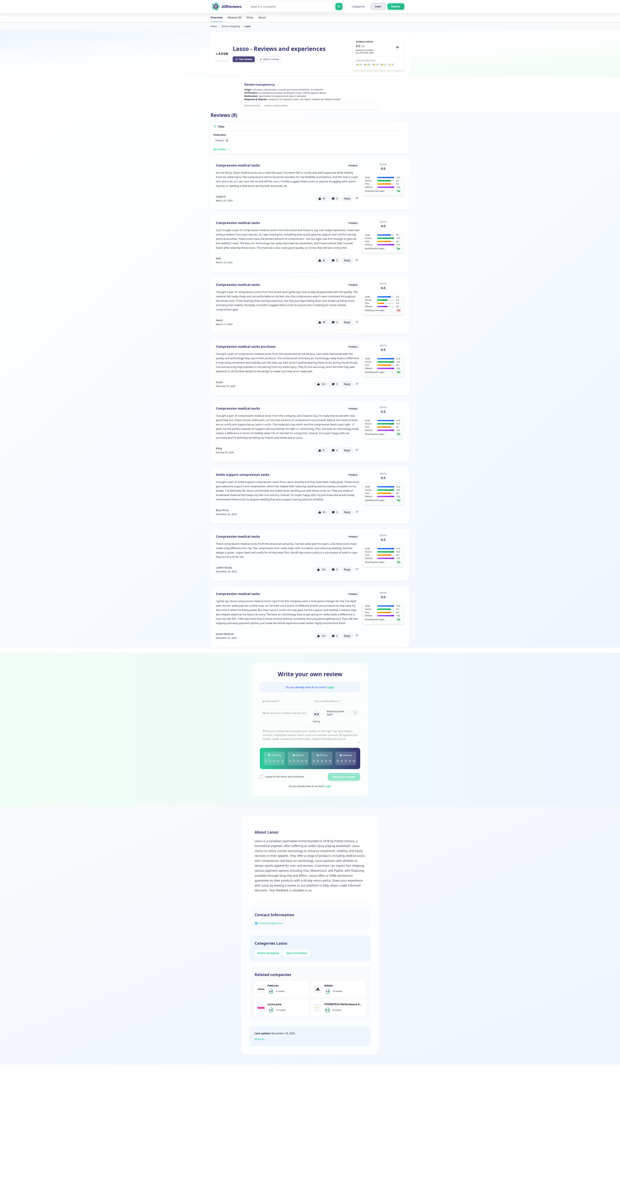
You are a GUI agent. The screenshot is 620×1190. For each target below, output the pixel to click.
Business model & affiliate (276, 105)
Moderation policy (252, 105)
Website (259, 1039)
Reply (347, 198)
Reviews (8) (234, 17)
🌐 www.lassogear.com (269, 923)
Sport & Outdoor (296, 953)
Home (214, 26)
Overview (217, 17)
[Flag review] (357, 198)
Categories (358, 6)
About (262, 17)
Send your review (344, 777)
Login (330, 687)
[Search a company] (338, 6)
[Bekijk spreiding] (397, 47)
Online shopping (231, 26)
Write (250, 17)
